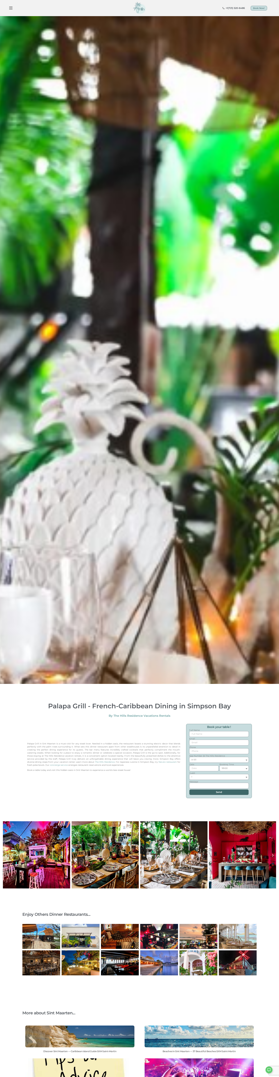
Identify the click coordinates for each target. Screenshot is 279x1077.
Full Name (194, 730)
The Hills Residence (105, 762)
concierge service (59, 765)
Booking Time (226, 764)
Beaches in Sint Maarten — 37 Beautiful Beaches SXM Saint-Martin (199, 1051)
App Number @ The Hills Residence (207, 756)
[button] (10, 8)
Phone (192, 747)
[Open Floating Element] (268, 1069)
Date (191, 764)
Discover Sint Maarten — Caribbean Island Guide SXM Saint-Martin (79, 1051)
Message (193, 782)
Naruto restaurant (168, 762)
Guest (192, 773)
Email (192, 739)
